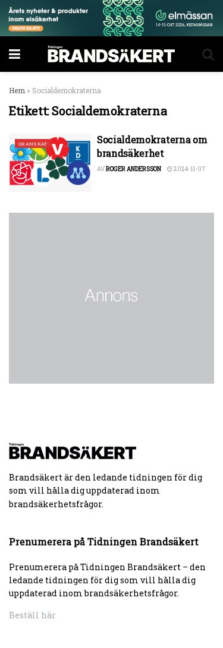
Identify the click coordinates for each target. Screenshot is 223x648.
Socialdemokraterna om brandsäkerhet (152, 146)
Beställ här (32, 615)
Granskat (33, 144)
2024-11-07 (189, 169)
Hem (17, 90)
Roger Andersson (133, 169)
